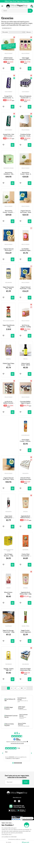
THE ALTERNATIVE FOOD (8, 550)
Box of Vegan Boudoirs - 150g (8, 554)
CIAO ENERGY (8, 91)
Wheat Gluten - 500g (8, 593)
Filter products (5, 32)
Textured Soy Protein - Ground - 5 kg (8, 211)
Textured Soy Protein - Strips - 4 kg (25, 173)
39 (21, 688)
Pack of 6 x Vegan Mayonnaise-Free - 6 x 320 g (25, 669)
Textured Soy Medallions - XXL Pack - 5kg (9, 173)
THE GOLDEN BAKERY (8, 320)
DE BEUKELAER (25, 435)
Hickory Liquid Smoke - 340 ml (25, 364)
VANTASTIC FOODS (8, 168)
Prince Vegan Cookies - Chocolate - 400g (25, 440)
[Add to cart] (29, 68)
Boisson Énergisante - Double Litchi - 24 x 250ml (25, 96)
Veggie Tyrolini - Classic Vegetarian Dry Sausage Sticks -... (25, 631)
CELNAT (8, 587)
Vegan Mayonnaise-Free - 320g (8, 287)
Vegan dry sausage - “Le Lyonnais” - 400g (8, 631)
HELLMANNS (8, 282)
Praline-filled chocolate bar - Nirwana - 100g (25, 554)
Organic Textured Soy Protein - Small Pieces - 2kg (25, 211)
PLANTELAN (8, 626)
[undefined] (27, 741)
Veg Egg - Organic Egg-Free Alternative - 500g (8, 669)
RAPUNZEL (25, 549)
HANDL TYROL (25, 626)
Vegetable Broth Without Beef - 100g (25, 593)
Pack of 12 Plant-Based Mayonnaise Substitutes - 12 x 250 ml (25, 478)
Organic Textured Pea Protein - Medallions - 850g (8, 249)
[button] (6, 28)
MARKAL (8, 358)
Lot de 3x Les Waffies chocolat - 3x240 (8, 402)
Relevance (29, 32)
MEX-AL (25, 358)
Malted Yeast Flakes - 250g (8, 364)
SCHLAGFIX (25, 473)
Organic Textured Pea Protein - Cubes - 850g (25, 287)
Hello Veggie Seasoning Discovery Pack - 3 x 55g (25, 58)
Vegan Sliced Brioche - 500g (8, 325)
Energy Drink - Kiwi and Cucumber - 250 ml (8, 135)
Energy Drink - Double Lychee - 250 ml (8, 96)
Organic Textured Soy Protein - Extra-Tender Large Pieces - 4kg (8, 478)
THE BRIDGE (8, 664)
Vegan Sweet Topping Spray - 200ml (8, 516)
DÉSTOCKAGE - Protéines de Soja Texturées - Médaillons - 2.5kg (8, 58)
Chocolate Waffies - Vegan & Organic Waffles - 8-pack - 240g (25, 402)
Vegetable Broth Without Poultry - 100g (25, 516)
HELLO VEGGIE (8, 53)
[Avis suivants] (31, 753)
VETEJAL (25, 511)
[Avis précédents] (2, 753)
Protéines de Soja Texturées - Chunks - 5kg (25, 135)
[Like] (3, 68)
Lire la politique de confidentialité (9, 836)
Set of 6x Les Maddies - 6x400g (25, 325)
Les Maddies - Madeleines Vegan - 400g (25, 249)
